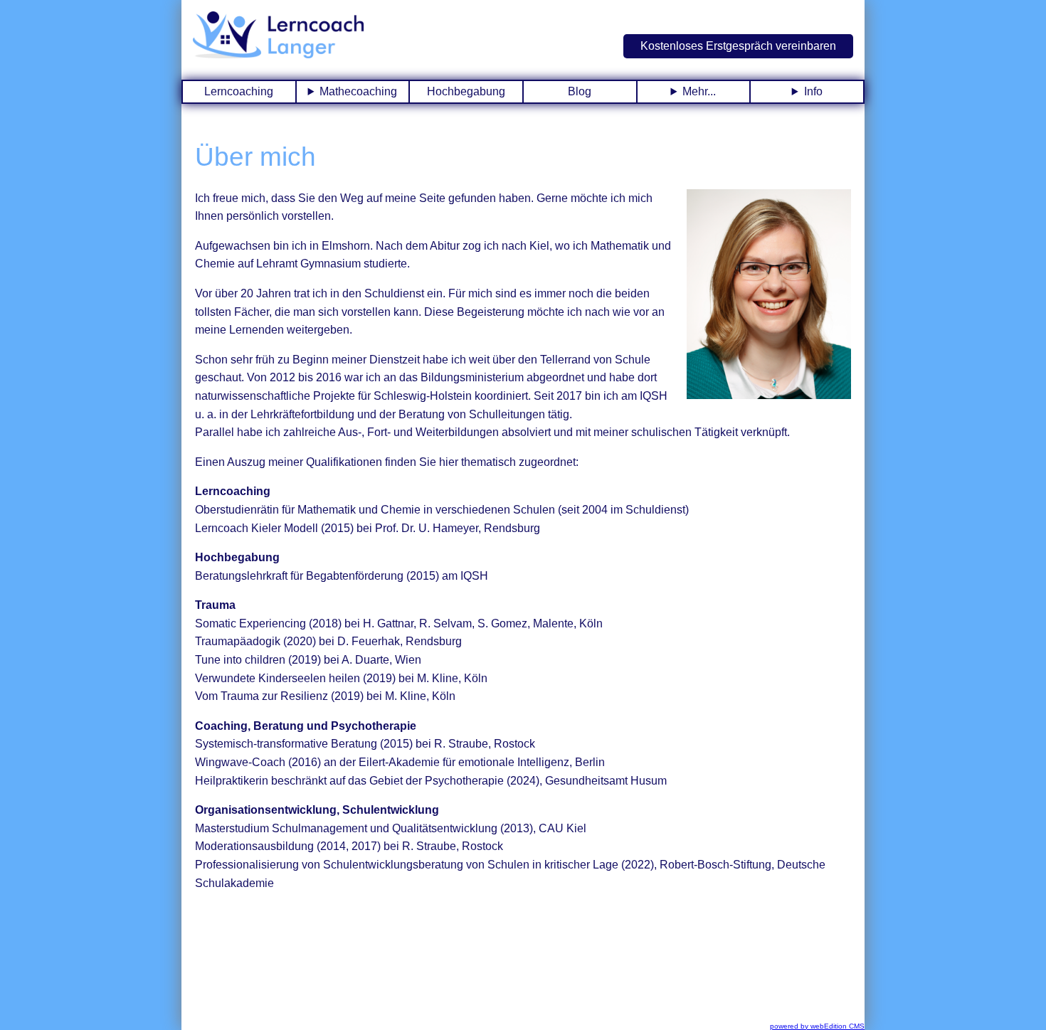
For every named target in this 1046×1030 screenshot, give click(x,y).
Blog (579, 91)
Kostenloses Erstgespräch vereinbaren (738, 46)
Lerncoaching (238, 91)
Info (813, 91)
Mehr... (699, 91)
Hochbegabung (466, 91)
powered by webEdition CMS (817, 1026)
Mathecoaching (358, 91)
